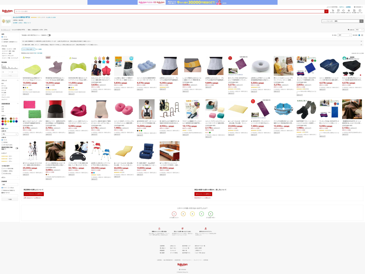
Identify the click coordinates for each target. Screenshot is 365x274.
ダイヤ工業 (4, 88)
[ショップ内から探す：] (361, 21)
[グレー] (5, 118)
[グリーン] (11, 121)
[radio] (2, 36)
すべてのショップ (5, 29)
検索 (10, 75)
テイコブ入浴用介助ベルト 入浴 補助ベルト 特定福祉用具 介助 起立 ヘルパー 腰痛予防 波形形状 (284, 123)
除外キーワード (6, 192)
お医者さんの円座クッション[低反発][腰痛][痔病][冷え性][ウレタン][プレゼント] (260, 80)
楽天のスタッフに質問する (203, 194)
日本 (3, 106)
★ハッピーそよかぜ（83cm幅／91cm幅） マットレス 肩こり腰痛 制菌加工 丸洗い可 (123, 165)
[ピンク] (16, 118)
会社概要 (15, 22)
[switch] (16, 148)
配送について (27, 22)
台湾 (3, 109)
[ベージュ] (14, 118)
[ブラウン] (11, 118)
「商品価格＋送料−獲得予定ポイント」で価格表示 (34, 35)
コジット (4, 95)
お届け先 (4, 131)
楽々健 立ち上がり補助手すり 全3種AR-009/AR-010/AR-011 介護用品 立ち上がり (169, 123)
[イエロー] (8, 121)
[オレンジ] (5, 121)
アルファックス (6, 97)
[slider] (1, 69)
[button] (358, 7)
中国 (3, 111)
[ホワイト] (8, 118)
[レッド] (3, 121)
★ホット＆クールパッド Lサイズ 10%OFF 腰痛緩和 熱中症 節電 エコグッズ (32, 123)
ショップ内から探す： (328, 21)
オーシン (4, 85)
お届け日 (4, 137)
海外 (7, 128)
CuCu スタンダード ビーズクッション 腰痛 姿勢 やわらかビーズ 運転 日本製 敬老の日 (101, 80)
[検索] (326, 11)
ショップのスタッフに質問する (33, 194)
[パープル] (3, 124)
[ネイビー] (16, 121)
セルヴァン (4, 99)
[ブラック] (3, 118)
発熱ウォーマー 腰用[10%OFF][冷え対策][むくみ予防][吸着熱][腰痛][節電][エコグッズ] (55, 123)
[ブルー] (14, 121)
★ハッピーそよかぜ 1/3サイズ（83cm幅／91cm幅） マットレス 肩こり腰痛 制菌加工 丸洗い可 (238, 123)
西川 (3, 83)
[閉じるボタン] (361, 41)
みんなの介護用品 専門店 (21, 17)
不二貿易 (4, 92)
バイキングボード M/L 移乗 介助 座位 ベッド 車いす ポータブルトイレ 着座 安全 (78, 165)
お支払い (20, 22)
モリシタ (4, 90)
